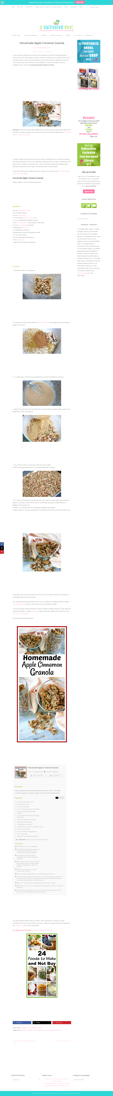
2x (59, 797)
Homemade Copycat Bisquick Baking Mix (56, 1086)
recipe (48, 1030)
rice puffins (21, 225)
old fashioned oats (22, 222)
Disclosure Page (20, 925)
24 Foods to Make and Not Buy (42, 930)
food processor (44, 322)
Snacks (39, 1027)
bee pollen (25, 227)
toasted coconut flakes (29, 217)
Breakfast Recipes (26, 1030)
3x (62, 797)
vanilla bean (21, 239)
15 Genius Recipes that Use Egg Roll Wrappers (56, 1083)
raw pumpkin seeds (24, 210)
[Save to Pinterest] (2, 552)
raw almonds (22, 215)
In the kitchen (32, 1027)
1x (56, 797)
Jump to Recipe (37, 51)
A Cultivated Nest (56, 25)
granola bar (34, 611)
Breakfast (24, 1027)
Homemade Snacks (39, 1030)
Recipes (53, 1030)
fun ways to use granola (20, 613)
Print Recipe (47, 51)
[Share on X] (2, 548)
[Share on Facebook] (2, 544)
